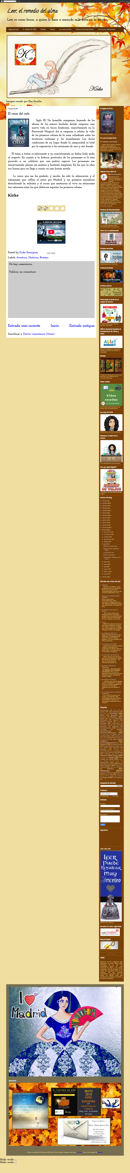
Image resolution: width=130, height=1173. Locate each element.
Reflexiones (113, 767)
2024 (104, 505)
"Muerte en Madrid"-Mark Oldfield (111, 596)
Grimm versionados (114, 750)
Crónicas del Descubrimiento (85, 29)
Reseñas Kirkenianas (106, 772)
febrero (106, 571)
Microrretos (104, 762)
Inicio (55, 326)
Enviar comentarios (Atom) (39, 334)
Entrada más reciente (24, 326)
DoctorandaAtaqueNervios (109, 742)
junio (106, 561)
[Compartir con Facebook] (53, 253)
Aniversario (103, 713)
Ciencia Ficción (106, 721)
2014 (104, 530)
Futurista (103, 750)
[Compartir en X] (51, 253)
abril (105, 566)
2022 (104, 510)
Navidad (117, 762)
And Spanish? (114, 712)
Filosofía (116, 749)
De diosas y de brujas (108, 142)
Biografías (114, 715)
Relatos (52, 29)
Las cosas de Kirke (65, 29)
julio (105, 544)
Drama (103, 744)
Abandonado (104, 710)
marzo (106, 569)
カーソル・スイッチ (111, 953)
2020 (105, 515)
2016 (104, 525)
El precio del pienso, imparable (109, 666)
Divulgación (103, 739)
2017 (104, 522)
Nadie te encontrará (110, 546)
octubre (106, 537)
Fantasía (103, 749)
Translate (115, 796)
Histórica (33, 257)
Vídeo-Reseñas (117, 777)
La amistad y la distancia (110, 655)
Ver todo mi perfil (106, 206)
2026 (104, 501)
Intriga (111, 757)
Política (118, 765)
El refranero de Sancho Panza (110, 610)
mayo (106, 564)
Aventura (21, 257)
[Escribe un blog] (49, 253)
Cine (118, 721)
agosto (106, 541)
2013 (104, 577)
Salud (105, 774)
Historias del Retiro (112, 754)
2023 (104, 508)
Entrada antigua (82, 326)
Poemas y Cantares (107, 764)
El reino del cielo (109, 555)
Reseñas (43, 29)
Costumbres (115, 723)
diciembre (107, 532)
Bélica (102, 715)
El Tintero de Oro (116, 744)
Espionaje (116, 747)
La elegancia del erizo (109, 633)
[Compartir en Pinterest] (54, 253)
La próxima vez (108, 552)
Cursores (15, 1162)
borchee (79, 1152)
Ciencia (115, 720)
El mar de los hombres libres (111, 549)
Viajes (105, 777)
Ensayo (120, 746)
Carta (110, 718)
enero (106, 574)
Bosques (103, 717)
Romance (119, 772)
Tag (111, 774)
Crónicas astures (106, 725)
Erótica (106, 747)
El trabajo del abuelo (109, 679)
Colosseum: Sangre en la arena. (111, 557)
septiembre (108, 539)
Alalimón (105, 585)
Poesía (120, 764)
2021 (104, 513)
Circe (104, 622)
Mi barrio (116, 760)
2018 (104, 520)
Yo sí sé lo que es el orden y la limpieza (111, 692)
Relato (120, 767)
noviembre (107, 534)
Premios (103, 767)
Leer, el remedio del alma (32, 11)
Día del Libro (104, 734)
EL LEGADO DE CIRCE (29, 29)
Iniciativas (103, 757)
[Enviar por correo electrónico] (47, 253)
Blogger (100, 1152)
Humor (115, 755)
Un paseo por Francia (114, 776)
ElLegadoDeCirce (109, 746)
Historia (119, 752)
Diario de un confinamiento (106, 29)
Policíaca (107, 765)
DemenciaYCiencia (108, 733)
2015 (104, 527)
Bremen (114, 717)
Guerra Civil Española (107, 752)
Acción (115, 710)
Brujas (102, 718)
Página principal (13, 29)
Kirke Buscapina (115, 174)
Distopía (118, 737)
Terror (118, 774)
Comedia (103, 723)
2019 (104, 518)
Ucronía (102, 776)
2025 (104, 503)
